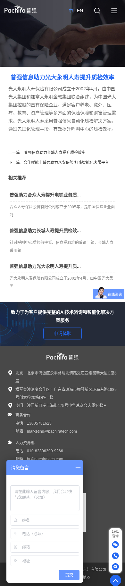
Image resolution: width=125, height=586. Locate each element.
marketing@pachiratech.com (52, 431)
